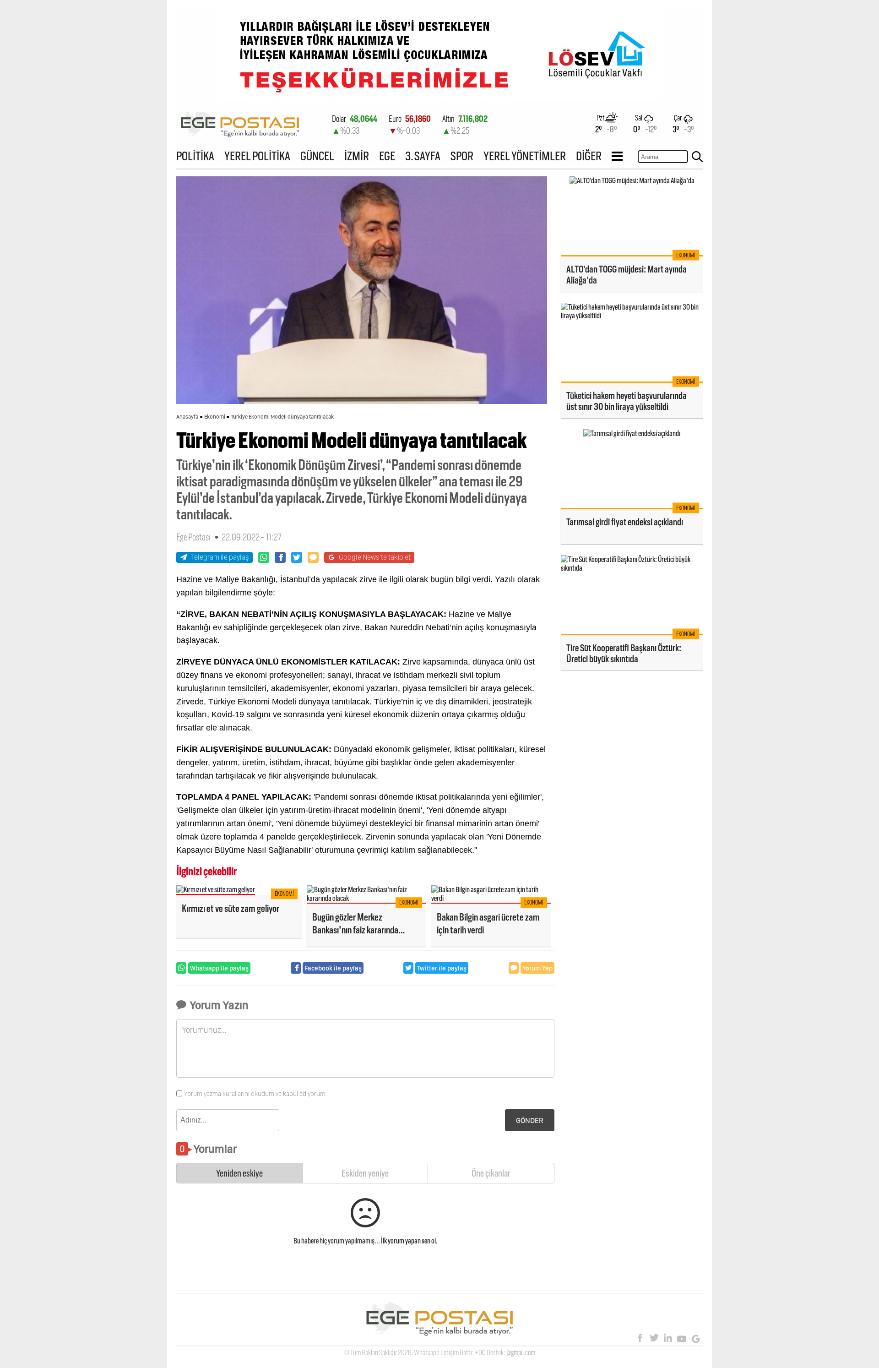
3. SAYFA (422, 156)
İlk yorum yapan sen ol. (409, 1241)
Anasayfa (187, 417)
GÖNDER (529, 1120)
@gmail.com (520, 1352)
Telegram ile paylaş (220, 557)
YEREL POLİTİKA (257, 156)
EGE (387, 156)
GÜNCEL (317, 156)
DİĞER (589, 156)
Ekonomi (214, 417)
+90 (480, 1352)
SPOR (461, 156)
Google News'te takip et (375, 557)
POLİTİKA (195, 156)
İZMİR (356, 156)
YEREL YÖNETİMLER (524, 156)
